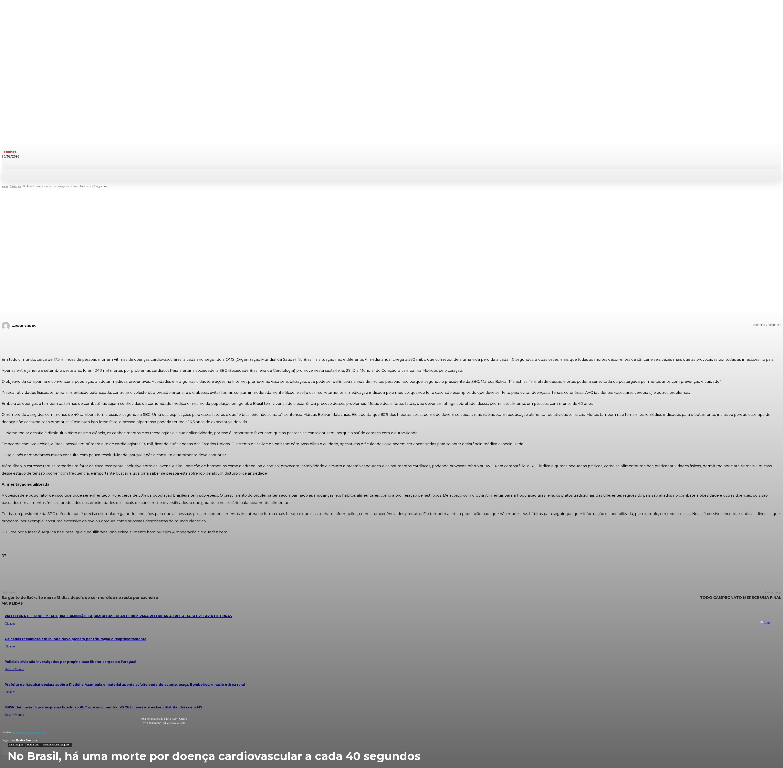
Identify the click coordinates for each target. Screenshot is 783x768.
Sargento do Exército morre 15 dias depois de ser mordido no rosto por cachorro (80, 597)
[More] (416, 340)
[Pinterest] (389, 340)
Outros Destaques (56, 744)
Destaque (16, 744)
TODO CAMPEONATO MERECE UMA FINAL (740, 597)
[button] (217, 174)
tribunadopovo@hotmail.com (29, 732)
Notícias (33, 744)
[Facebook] (364, 340)
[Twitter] (376, 340)
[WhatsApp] (401, 340)
